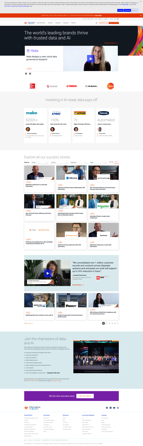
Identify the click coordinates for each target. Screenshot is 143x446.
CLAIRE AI (26, 420)
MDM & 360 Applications (29, 431)
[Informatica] (29, 22)
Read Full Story (77, 285)
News (103, 420)
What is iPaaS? (85, 422)
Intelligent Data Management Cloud (31, 418)
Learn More (98, 15)
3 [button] (109, 323)
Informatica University (67, 427)
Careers (103, 422)
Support (106, 18)
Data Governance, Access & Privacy (31, 433)
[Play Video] (90, 58)
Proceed (120, 10)
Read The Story (30, 140)
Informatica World (33, 380)
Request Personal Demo (48, 422)
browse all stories (110, 43)
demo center (114, 22)
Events (64, 418)
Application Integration (86, 433)
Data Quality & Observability (29, 429)
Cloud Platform (28, 415)
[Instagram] (118, 408)
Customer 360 (85, 431)
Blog (64, 420)
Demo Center (46, 418)
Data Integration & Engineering (30, 424)
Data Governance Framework (88, 427)
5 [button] (114, 323)
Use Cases (57, 22)
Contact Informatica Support (107, 431)
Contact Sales (46, 424)
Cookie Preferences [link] (45, 440)
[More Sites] (118, 19)
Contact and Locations (106, 427)
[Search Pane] (96, 23)
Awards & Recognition (106, 424)
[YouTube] (114, 408)
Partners (73, 22)
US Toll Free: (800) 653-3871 (88, 18)
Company (100, 18)
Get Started (46, 415)
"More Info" (125, 4)
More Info (134, 10)
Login (115, 18)
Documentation (66, 424)
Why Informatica (41, 22)
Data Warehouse (85, 424)
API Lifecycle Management (48, 429)
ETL (83, 418)
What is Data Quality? (86, 429)
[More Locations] (96, 19)
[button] (117, 323)
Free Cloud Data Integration (48, 420)
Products (50, 22)
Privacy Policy (30, 440)
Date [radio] (116, 162)
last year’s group (56, 380)
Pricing (111, 18)
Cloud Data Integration (86, 420)
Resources (65, 22)
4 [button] (112, 323)
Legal (25, 440)
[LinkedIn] (110, 408)
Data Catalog (26, 422)
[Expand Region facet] (105, 162)
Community (65, 422)
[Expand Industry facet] (47, 162)
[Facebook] (107, 408)
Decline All (127, 10)
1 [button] (103, 323)
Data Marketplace (27, 436)
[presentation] (26, 74)
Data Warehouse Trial (47, 427)
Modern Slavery (37, 440)
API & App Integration (28, 427)
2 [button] (106, 323)
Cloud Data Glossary (67, 429)
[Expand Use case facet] (66, 162)
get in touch (85, 396)
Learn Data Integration (88, 415)
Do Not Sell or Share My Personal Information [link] (59, 440)
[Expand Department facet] (86, 162)
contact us (103, 22)
